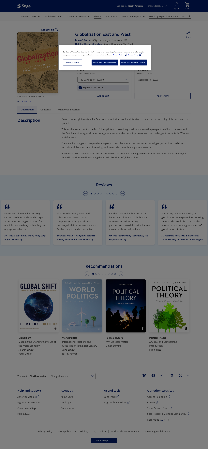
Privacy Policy (118, 55)
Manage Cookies (72, 62)
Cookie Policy (133, 55)
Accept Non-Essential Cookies (133, 62)
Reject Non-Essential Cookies (105, 62)
